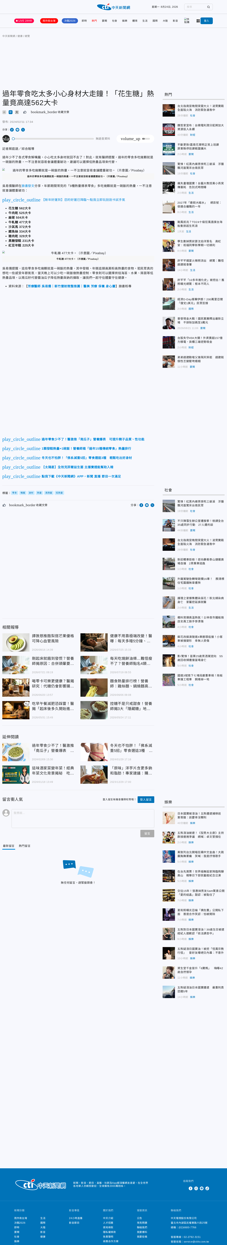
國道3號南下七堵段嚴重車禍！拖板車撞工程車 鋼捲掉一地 (169, 680)
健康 (43, 1236)
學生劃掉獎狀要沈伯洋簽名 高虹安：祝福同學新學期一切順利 (169, 246)
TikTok (207, 1188)
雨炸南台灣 (49, 20)
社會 (114, 20)
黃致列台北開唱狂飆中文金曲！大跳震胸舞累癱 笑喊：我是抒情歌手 (169, 856)
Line (202, 1188)
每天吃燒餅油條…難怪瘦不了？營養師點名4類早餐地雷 (94, 665)
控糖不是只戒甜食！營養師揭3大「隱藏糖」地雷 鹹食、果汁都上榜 (94, 710)
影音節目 (74, 1222)
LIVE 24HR (25, 20)
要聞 (104, 20)
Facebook (190, 1188)
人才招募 (108, 1222)
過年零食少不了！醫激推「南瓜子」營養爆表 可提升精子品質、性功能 (15, 752)
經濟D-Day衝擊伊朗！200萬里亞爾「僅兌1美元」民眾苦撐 (169, 303)
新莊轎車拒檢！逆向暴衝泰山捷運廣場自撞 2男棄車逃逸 (169, 564)
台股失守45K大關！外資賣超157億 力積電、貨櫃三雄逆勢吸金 (169, 342)
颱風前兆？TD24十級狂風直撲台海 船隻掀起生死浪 (169, 226)
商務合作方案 (111, 1241)
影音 (175, 20)
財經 (192, 135)
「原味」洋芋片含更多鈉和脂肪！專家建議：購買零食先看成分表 (94, 775)
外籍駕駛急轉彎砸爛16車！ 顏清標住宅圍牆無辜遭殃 (169, 583)
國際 (155, 20)
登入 (206, 20)
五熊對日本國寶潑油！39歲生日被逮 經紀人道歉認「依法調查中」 (169, 934)
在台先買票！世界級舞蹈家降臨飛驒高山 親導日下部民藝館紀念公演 (169, 876)
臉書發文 (28, 186)
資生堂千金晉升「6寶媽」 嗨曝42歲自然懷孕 (169, 972)
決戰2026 (70, 20)
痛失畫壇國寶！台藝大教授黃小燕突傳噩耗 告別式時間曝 (169, 188)
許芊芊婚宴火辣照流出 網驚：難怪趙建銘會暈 (169, 265)
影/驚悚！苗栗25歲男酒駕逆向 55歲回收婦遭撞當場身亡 (169, 660)
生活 (145, 20)
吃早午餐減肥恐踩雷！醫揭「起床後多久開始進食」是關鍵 (15, 710)
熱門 (94, 20)
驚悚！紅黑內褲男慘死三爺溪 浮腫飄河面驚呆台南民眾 (169, 168)
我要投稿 (142, 1236)
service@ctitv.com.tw (196, 1241)
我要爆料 (142, 1232)
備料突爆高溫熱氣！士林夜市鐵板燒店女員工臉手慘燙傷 (169, 622)
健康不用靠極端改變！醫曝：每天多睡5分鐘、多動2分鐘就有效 (94, 642)
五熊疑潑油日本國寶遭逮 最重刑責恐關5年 (169, 992)
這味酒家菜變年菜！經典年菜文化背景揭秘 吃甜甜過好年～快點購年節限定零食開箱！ (15, 775)
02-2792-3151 (192, 1237)
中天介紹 (108, 1218)
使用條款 (108, 1227)
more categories (198, 20)
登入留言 (146, 799)
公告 (139, 1218)
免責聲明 (108, 1236)
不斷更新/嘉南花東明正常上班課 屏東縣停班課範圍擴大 (169, 149)
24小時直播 (75, 1218)
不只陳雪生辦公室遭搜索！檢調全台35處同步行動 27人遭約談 (169, 525)
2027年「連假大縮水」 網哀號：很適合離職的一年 (169, 207)
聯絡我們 (142, 1227)
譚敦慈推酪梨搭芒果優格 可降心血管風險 (15, 642)
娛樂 (124, 20)
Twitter (185, 1188)
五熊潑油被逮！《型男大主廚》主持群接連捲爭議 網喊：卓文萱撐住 (169, 837)
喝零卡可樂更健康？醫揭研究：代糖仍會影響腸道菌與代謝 (15, 687)
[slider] (53, 139)
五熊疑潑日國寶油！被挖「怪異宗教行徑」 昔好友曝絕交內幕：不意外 (169, 953)
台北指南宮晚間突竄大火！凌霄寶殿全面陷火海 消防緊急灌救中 (169, 110)
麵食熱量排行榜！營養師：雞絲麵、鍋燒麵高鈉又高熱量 (94, 687)
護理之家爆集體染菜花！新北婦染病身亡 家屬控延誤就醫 (169, 602)
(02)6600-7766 (187, 1227)
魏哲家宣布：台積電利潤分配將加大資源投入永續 (169, 130)
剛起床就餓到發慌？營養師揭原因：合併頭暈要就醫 (15, 665)
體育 (135, 20)
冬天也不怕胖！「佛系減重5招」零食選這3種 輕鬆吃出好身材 (94, 752)
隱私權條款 (109, 1232)
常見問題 (142, 1222)
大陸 (165, 20)
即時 (84, 20)
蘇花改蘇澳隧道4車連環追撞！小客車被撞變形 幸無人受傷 (169, 641)
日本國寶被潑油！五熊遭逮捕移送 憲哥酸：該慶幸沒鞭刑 (169, 818)
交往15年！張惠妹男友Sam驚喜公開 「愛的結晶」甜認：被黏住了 (169, 895)
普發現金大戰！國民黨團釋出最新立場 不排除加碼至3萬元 (169, 323)
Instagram (196, 1188)
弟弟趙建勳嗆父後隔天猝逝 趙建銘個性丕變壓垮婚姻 (169, 361)
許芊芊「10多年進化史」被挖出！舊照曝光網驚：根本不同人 (169, 284)
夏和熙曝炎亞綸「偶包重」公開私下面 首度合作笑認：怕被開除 (169, 914)
